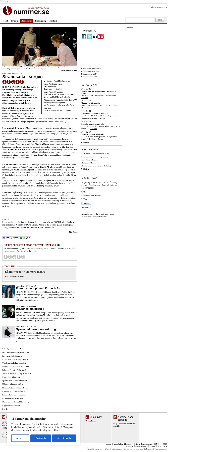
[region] (43, 429)
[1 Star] (6, 257)
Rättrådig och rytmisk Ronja (13, 349)
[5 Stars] (23, 257)
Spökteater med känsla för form (14, 381)
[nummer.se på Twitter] (89, 38)
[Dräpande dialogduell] (8, 317)
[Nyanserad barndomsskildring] (8, 338)
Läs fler (5, 409)
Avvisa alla (40, 438)
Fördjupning (40, 21)
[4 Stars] (19, 257)
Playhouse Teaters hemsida (60, 110)
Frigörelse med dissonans (12, 356)
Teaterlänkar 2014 (90, 77)
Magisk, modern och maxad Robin (15, 366)
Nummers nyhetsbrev (91, 71)
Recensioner (26, 21)
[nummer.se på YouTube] (98, 38)
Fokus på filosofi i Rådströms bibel (15, 370)
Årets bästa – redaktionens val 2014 (95, 154)
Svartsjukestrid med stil (11, 377)
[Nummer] (27, 10)
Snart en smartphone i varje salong (94, 157)
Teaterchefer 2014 (90, 74)
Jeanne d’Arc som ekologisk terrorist (16, 374)
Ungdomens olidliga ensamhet (14, 363)
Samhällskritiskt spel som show (14, 395)
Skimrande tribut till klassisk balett (15, 388)
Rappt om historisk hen (11, 405)
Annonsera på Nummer (92, 69)
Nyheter (14, 21)
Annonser (129, 28)
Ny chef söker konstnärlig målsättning (96, 166)
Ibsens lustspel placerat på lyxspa (15, 359)
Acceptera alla (64, 438)
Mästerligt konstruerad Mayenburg (15, 402)
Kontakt (53, 21)
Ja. (85, 192)
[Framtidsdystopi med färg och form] (8, 297)
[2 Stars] (10, 257)
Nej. (85, 199)
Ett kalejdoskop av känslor (12, 398)
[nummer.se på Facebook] (83, 38)
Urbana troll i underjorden (12, 384)
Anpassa (20, 438)
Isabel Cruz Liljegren (89, 160)
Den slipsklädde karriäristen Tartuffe (16, 352)
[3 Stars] (14, 257)
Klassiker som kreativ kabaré (13, 391)
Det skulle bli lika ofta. (93, 195)
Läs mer (84, 98)
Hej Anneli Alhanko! (89, 163)
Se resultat (86, 207)
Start (6, 21)
